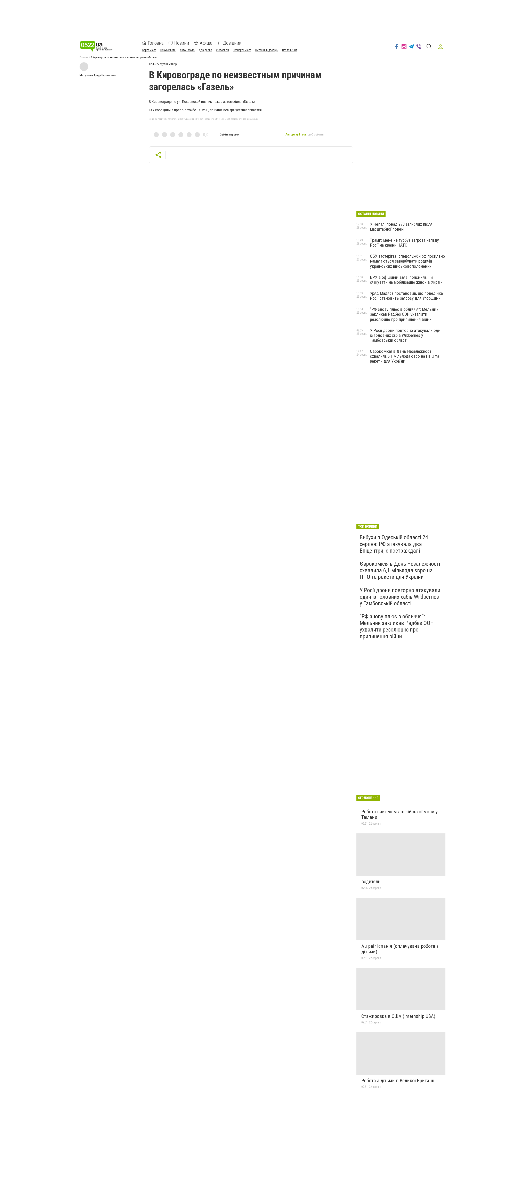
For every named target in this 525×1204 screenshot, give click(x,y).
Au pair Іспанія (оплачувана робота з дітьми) (399, 949)
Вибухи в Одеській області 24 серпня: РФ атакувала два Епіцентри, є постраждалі (394, 544)
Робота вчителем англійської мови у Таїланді (399, 814)
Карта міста (149, 50)
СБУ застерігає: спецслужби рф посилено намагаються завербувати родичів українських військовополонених (407, 261)
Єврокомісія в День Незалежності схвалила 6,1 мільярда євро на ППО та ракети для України (404, 356)
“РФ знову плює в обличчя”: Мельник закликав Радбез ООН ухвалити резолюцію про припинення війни (404, 314)
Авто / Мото (187, 50)
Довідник (232, 43)
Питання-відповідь (266, 50)
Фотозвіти (222, 50)
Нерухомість (168, 50)
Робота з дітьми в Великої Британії (397, 1080)
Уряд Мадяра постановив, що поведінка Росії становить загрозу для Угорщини (406, 296)
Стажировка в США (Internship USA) (398, 1016)
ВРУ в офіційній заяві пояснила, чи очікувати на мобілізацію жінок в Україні (406, 280)
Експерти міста (242, 50)
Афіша (206, 43)
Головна (156, 43)
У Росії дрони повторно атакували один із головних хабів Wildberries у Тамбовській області (406, 335)
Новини (181, 43)
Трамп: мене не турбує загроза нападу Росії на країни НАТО (404, 243)
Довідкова (205, 50)
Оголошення (289, 50)
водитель (370, 881)
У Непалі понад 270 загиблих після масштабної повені (401, 227)
